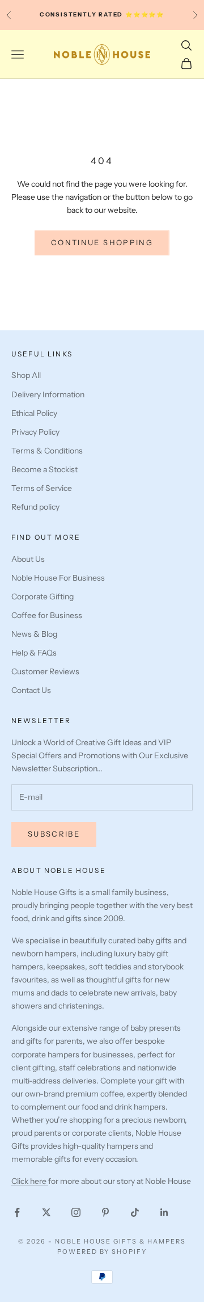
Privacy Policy (35, 432)
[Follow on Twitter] (46, 1212)
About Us (28, 559)
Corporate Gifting (42, 596)
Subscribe (54, 833)
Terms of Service (41, 488)
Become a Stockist (44, 469)
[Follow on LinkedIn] (164, 1212)
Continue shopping (102, 242)
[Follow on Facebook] (17, 1212)
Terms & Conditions (47, 451)
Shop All (26, 375)
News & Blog (34, 634)
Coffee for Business (46, 615)
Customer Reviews (45, 671)
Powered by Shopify (102, 1251)
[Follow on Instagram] (76, 1212)
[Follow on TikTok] (135, 1212)
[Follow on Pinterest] (105, 1212)
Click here (29, 1181)
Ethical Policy (34, 413)
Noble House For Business (58, 578)
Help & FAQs (34, 653)
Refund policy (35, 507)
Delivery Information (47, 394)
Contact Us (31, 690)
